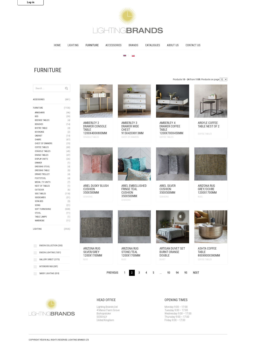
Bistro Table (41, 128)
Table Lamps (41, 217)
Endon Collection (51, 245)
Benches (39, 124)
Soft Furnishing (43, 209)
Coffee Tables (166, 137)
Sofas (37, 205)
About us (173, 45)
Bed (36, 116)
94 (177, 272)
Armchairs (40, 112)
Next (196, 272)
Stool (38, 213)
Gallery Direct (49, 259)
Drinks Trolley (42, 174)
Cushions (87, 197)
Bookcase (39, 132)
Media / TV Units (42, 182)
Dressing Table (42, 170)
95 (185, 272)
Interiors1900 (48, 266)
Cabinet (38, 136)
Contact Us (193, 45)
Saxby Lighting (49, 273)
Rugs (200, 197)
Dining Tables (41, 155)
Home (57, 45)
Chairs (38, 139)
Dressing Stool (42, 166)
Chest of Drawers (130, 137)
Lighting (73, 45)
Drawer (38, 163)
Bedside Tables (42, 120)
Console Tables (91, 137)
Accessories (114, 45)
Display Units (41, 159)
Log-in (30, 2)
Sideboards (40, 197)
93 (168, 272)
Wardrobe (39, 220)
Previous (112, 272)
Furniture (92, 45)
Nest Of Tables (42, 186)
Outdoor (39, 190)
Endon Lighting (50, 252)
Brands (133, 45)
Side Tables (40, 193)
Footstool (40, 178)
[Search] (66, 88)
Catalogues (152, 45)
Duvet (162, 259)
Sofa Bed (39, 201)
